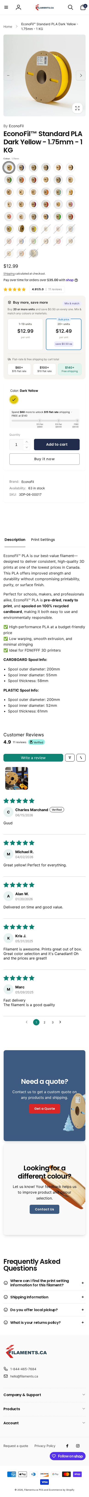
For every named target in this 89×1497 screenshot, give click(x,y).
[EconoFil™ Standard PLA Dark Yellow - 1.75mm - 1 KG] (8, 167)
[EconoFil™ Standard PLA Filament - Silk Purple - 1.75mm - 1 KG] (70, 204)
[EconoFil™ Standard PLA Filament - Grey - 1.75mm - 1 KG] (58, 179)
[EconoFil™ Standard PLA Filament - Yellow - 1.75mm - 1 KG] (33, 228)
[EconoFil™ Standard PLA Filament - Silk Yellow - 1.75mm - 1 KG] (8, 253)
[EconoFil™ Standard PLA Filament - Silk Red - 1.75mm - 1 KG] (8, 216)
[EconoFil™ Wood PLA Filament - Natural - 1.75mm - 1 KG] (33, 253)
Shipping (9, 273)
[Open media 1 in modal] (44, 75)
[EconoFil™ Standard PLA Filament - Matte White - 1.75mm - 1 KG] (21, 192)
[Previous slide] (8, 514)
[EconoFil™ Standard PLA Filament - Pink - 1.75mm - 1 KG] (58, 241)
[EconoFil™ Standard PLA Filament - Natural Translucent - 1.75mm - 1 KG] (33, 192)
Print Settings (43, 539)
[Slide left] (8, 75)
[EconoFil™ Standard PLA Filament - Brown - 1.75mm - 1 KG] (58, 167)
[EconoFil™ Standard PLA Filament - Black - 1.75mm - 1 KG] (45, 167)
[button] (6, 7)
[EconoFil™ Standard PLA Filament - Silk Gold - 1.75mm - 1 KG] (58, 204)
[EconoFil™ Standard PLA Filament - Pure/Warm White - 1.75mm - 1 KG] (21, 204)
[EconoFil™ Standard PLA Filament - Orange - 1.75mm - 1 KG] (45, 192)
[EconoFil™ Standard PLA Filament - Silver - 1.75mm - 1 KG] (33, 216)
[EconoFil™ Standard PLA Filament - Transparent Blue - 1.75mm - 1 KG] (45, 216)
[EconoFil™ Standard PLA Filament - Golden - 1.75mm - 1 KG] (45, 179)
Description (15, 539)
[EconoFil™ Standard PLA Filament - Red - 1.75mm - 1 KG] (45, 204)
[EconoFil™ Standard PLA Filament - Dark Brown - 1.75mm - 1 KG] (70, 167)
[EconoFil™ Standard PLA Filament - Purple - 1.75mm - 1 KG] (33, 204)
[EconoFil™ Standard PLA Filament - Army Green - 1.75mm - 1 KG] (33, 167)
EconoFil (13, 126)
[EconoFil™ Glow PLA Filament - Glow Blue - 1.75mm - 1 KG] (45, 228)
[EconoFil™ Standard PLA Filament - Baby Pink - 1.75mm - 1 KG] (8, 241)
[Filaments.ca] (26, 1357)
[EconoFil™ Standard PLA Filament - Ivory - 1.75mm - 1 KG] (70, 179)
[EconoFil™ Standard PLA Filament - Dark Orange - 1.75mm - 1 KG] (21, 179)
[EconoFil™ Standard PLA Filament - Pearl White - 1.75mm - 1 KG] (8, 204)
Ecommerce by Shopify (61, 1489)
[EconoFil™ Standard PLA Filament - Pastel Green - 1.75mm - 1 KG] (58, 192)
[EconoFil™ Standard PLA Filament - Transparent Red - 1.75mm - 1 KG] (70, 216)
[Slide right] (81, 75)
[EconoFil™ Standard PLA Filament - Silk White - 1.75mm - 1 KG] (21, 216)
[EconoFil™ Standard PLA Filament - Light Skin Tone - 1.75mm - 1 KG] (8, 192)
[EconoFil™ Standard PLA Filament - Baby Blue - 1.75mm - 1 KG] (70, 228)
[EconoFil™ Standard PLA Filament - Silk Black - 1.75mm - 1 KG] (70, 241)
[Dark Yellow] (14, 399)
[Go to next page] (61, 1022)
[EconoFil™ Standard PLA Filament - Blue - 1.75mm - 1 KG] (21, 241)
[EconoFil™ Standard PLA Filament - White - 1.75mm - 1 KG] (21, 228)
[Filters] (70, 758)
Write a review (33, 757)
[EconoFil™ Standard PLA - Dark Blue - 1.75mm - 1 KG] (21, 167)
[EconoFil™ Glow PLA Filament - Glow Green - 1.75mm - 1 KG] (58, 228)
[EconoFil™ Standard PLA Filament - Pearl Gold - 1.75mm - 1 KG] (70, 192)
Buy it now (44, 459)
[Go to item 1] (16, 778)
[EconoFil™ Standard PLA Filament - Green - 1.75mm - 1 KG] (33, 241)
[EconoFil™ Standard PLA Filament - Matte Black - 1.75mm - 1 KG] (45, 241)
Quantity (14, 434)
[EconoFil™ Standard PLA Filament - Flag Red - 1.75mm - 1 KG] (33, 179)
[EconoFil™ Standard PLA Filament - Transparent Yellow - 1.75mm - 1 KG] (8, 228)
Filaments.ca (31, 1489)
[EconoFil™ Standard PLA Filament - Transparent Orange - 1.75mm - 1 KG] (21, 253)
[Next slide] (80, 514)
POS (41, 1489)
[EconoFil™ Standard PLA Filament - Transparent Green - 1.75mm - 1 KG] (58, 216)
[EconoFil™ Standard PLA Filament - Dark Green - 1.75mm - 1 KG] (8, 179)
